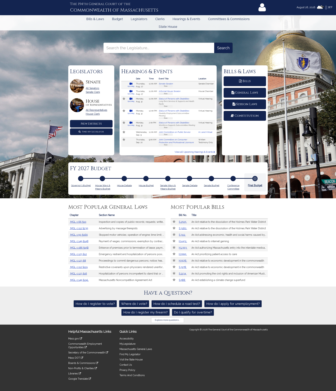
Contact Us (126, 364)
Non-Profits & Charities (81, 368)
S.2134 (183, 273)
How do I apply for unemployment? (233, 304)
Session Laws (246, 104)
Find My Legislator (92, 131)
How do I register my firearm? (145, 312)
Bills (247, 81)
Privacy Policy (127, 370)
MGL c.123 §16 (78, 273)
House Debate (124, 185)
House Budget (146, 185)
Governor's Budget (81, 185)
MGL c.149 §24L (79, 280)
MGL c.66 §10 (78, 221)
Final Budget (255, 185)
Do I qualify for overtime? (193, 312)
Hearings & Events (186, 19)
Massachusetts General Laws (136, 349)
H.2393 (183, 247)
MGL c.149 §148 (79, 241)
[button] (124, 99)
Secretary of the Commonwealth (87, 352)
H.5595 (183, 254)
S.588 (182, 280)
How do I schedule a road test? (176, 304)
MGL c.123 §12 (78, 254)
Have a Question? (168, 292)
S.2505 (183, 221)
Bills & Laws (95, 19)
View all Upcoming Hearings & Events (194, 152)
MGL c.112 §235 (79, 228)
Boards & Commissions (82, 363)
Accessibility (127, 338)
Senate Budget (211, 185)
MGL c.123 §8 (78, 260)
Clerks (160, 19)
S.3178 (183, 267)
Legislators (139, 19)
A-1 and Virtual (205, 132)
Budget (117, 19)
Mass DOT (74, 357)
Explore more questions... (167, 320)
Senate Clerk (93, 92)
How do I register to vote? (95, 304)
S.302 (182, 234)
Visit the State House (131, 359)
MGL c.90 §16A (79, 234)
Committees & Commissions (229, 19)
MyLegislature (127, 343)
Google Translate (78, 378)
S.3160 (183, 228)
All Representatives (96, 110)
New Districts (91, 124)
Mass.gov (74, 338)
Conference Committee (233, 187)
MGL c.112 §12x (79, 267)
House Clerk (93, 114)
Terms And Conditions (132, 375)
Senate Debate (189, 185)
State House (168, 26)
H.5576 (183, 260)
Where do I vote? (134, 304)
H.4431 (183, 241)
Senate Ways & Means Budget (168, 187)
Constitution (247, 116)
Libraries (73, 373)
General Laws (246, 92)
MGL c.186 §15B (79, 247)
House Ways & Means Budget (102, 187)
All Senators (92, 88)
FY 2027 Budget (90, 168)
